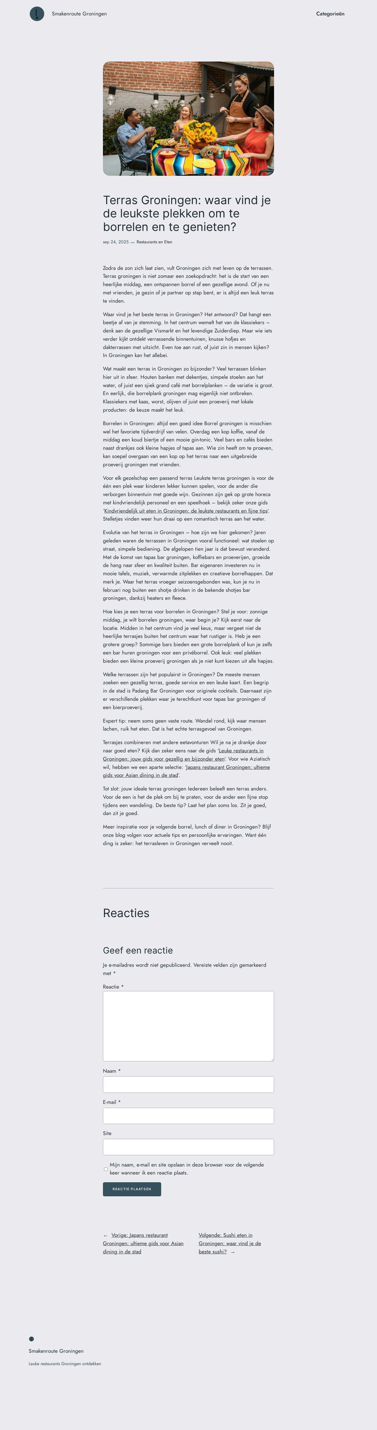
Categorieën (330, 13)
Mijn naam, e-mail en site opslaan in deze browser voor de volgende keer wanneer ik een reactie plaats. (187, 1169)
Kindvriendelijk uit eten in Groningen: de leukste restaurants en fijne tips (185, 511)
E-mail (112, 1102)
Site (107, 1133)
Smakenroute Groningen (79, 13)
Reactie (113, 986)
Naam (112, 1071)
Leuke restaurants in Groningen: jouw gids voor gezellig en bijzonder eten (183, 755)
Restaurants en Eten (154, 242)
